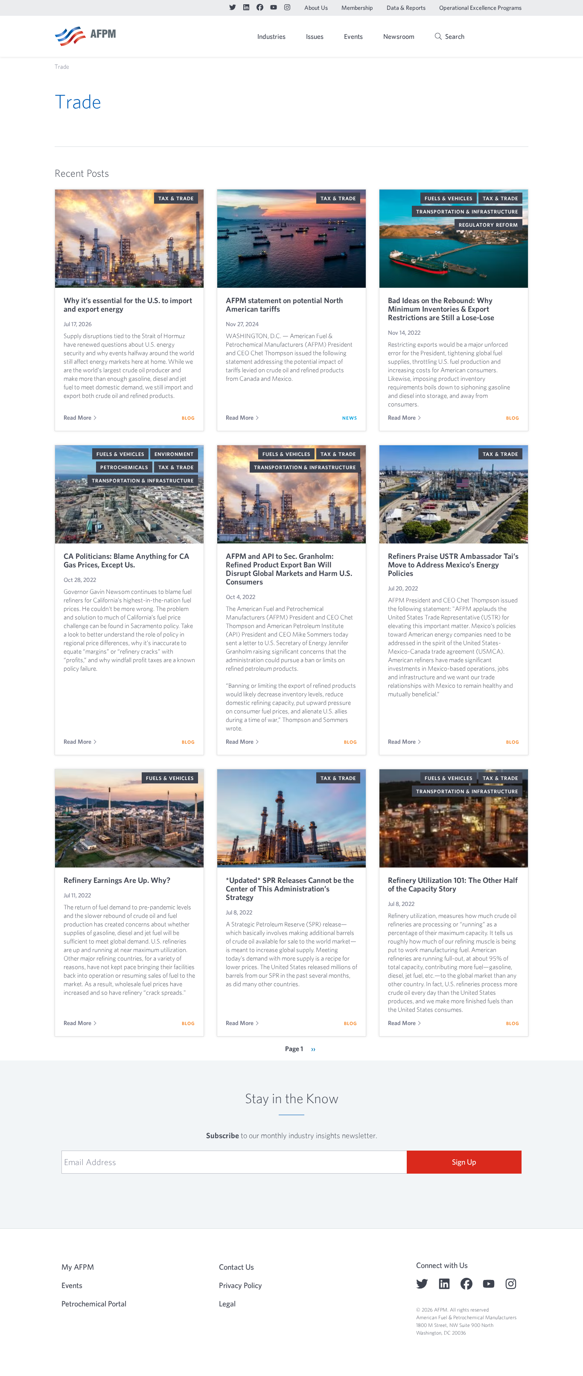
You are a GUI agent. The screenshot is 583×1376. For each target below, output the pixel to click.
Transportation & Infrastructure (467, 211)
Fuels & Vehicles (448, 198)
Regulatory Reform (488, 225)
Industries (271, 36)
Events (353, 36)
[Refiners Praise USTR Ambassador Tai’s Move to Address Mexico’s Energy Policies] (453, 494)
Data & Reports (406, 7)
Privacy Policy (240, 1285)
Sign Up (464, 1161)
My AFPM (506, 37)
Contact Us (236, 1266)
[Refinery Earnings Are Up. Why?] (129, 818)
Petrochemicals (124, 467)
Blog (188, 418)
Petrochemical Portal (93, 1303)
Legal (227, 1303)
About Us (316, 7)
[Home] (85, 36)
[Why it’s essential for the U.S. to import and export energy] (129, 239)
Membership (357, 7)
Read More (77, 417)
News (349, 418)
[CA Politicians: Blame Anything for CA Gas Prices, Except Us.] (129, 494)
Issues (315, 36)
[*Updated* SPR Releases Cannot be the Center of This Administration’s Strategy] (291, 818)
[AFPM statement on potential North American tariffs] (291, 239)
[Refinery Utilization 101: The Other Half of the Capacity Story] (453, 818)
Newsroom (398, 36)
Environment (174, 454)
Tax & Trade (176, 198)
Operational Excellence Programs (480, 7)
